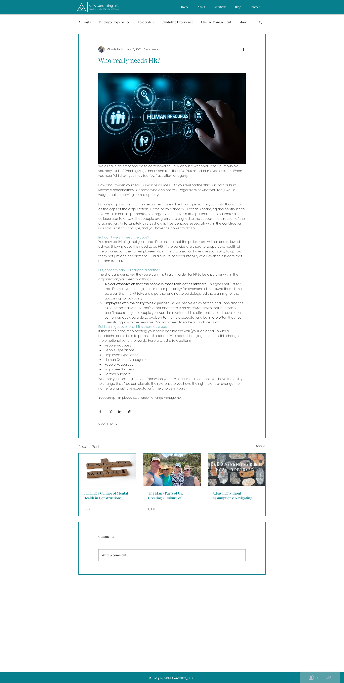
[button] (260, 22)
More (243, 22)
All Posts (84, 22)
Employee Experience (114, 22)
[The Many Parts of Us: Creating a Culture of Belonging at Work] (172, 469)
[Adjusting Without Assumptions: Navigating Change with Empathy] (236, 469)
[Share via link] (129, 411)
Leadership (145, 22)
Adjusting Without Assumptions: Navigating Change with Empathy (232, 495)
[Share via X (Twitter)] (110, 411)
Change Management (216, 22)
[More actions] (243, 49)
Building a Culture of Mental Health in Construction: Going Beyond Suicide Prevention (105, 495)
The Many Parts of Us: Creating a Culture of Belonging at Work (165, 495)
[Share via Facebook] (100, 411)
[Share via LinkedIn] (120, 411)
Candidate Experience (177, 22)
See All (261, 446)
